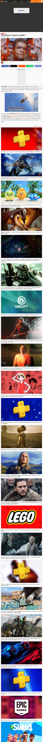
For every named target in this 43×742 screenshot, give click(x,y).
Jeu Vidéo (14, 1)
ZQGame (31, 115)
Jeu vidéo (2, 33)
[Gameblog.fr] (4, 1)
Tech (21, 1)
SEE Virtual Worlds (13, 115)
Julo (6, 62)
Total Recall (23, 118)
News (5, 33)
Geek (28, 1)
